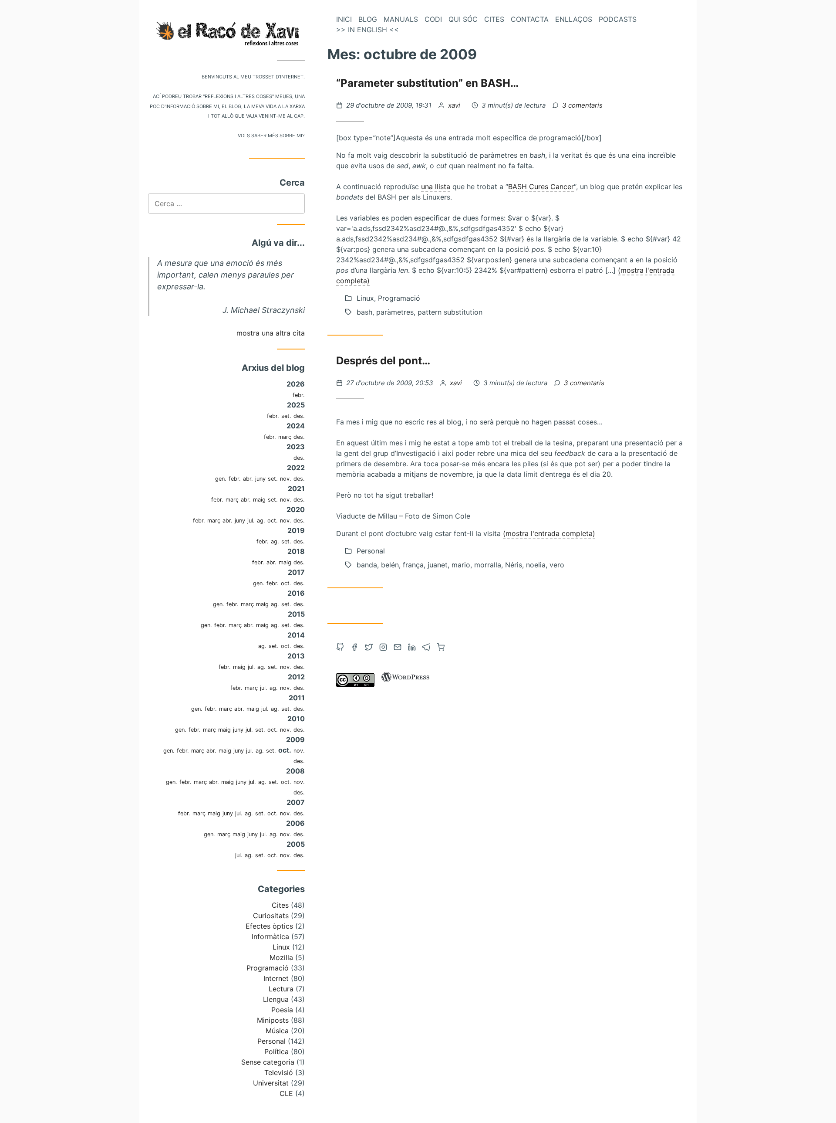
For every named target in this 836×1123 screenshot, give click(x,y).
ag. (261, 520)
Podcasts (618, 19)
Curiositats (271, 915)
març (284, 437)
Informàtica (270, 936)
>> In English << (367, 29)
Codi (433, 19)
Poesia (282, 1009)
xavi (455, 105)
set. (286, 416)
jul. (251, 520)
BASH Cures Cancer (541, 186)
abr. (248, 478)
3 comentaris (582, 105)
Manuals (401, 19)
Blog (367, 19)
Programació (267, 968)
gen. (220, 478)
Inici (344, 19)
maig (259, 499)
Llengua (276, 999)
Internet (276, 978)
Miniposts (273, 1020)
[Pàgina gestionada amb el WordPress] (405, 684)
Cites (280, 905)
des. (299, 416)
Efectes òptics (269, 926)
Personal (271, 1041)
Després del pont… (383, 360)
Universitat (271, 1083)
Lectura (281, 988)
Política (276, 1051)
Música (277, 1030)
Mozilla (281, 957)
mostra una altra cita (270, 333)
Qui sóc (463, 19)
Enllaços (573, 19)
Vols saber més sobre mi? (271, 135)
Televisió (278, 1072)
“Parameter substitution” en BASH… (427, 83)
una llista (435, 186)
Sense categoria (267, 1062)
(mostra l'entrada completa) (549, 533)
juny (260, 478)
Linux (281, 947)
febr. (299, 395)
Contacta (530, 19)
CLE (286, 1093)
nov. (285, 478)
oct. (272, 520)
